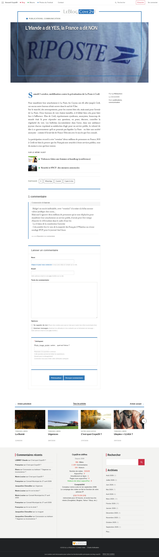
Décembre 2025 (112, 513)
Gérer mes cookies (109, 554)
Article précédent (24, 404)
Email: (33, 269)
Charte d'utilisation (93, 547)
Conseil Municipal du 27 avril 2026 (39, 481)
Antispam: (38, 341)
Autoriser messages (41, 328)
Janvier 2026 (111, 508)
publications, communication (44, 19)
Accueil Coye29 (11, 2)
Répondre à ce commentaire (46, 236)
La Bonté (19, 434)
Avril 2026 (109, 494)
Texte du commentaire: (40, 280)
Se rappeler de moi (41, 325)
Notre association (88, 431)
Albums (32, 2)
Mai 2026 (109, 489)
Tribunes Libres (21, 431)
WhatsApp (48, 181)
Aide (83, 547)
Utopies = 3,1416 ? (123, 434)
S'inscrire (140, 2)
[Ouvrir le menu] (2, 2)
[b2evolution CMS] (79, 543)
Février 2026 (110, 503)
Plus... (108, 532)
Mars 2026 (110, 499)
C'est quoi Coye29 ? (91, 434)
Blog (23, 2)
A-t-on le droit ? (34, 491)
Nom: (33, 257)
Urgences (53, 434)
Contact (61, 2)
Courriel (58, 181)
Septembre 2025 (112, 527)
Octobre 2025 (111, 522)
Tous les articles (79, 404)
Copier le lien (69, 181)
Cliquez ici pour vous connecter (41, 264)
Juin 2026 (109, 485)
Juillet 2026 (110, 480)
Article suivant (135, 404)
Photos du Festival (46, 2)
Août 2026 (110, 475)
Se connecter (153, 2)
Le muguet (39, 512)
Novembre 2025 (112, 517)
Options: (34, 321)
